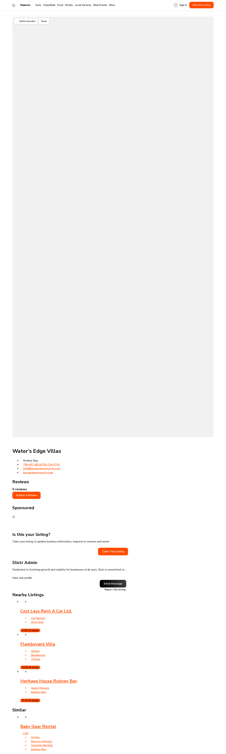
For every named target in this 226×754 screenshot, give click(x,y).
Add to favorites (27, 21)
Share (44, 21)
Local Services (83, 5)
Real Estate (100, 5)
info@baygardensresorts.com (41, 468)
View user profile (22, 578)
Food (60, 5)
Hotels (69, 5)
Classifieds (49, 5)
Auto (38, 5)
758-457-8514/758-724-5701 (41, 464)
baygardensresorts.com (38, 472)
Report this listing (115, 589)
